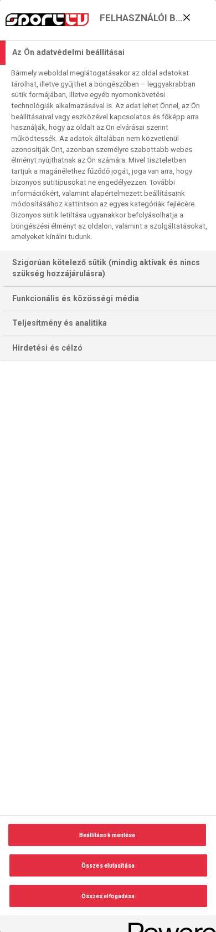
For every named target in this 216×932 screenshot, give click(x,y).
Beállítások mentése (107, 835)
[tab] (108, 52)
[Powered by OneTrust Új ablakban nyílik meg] (168, 925)
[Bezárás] (186, 17)
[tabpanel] (109, 158)
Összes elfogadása (108, 896)
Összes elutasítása (108, 866)
